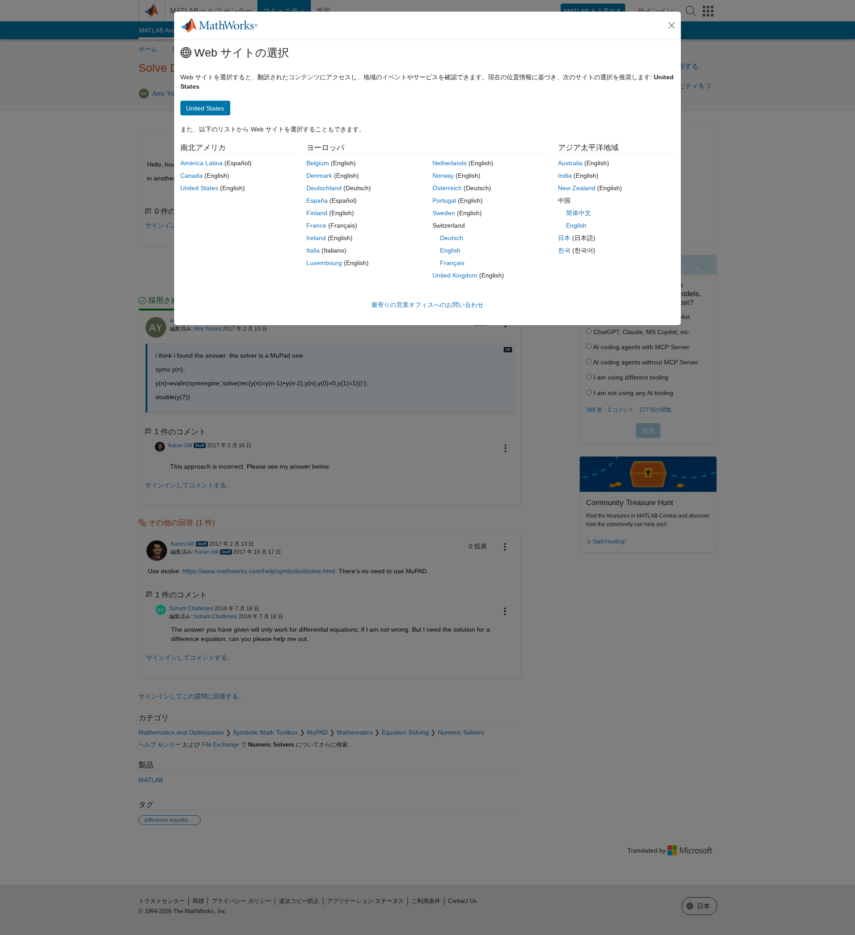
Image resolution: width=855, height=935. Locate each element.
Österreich (447, 188)
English (450, 250)
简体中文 (578, 212)
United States (199, 188)
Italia (313, 250)
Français (452, 262)
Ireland (316, 237)
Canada (191, 175)
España (317, 200)
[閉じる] (671, 25)
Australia (570, 163)
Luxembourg (324, 262)
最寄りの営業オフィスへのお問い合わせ (427, 304)
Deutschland (324, 188)
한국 (564, 250)
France (316, 225)
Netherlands (449, 163)
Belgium (317, 163)
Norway (443, 175)
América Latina (201, 163)
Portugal (444, 200)
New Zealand (576, 188)
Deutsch (451, 237)
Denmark (319, 175)
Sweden (443, 212)
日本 (564, 237)
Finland (316, 212)
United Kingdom (454, 275)
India (565, 175)
